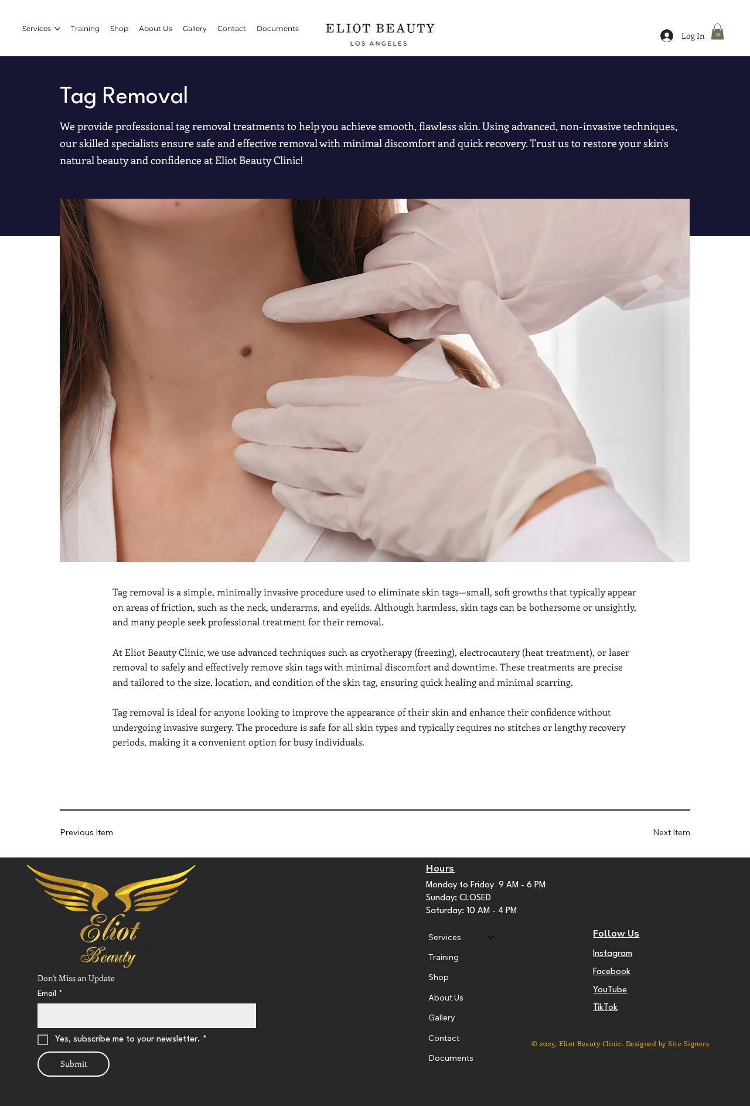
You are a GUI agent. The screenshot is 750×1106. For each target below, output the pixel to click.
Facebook (611, 972)
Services (444, 937)
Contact (443, 1038)
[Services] (491, 937)
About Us (445, 997)
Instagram (612, 954)
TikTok (605, 1007)
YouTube (610, 990)
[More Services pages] (57, 29)
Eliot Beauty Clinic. (592, 1043)
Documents (450, 1058)
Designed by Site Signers (668, 1043)
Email (50, 994)
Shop (438, 977)
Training (443, 957)
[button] (717, 31)
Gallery (441, 1017)
